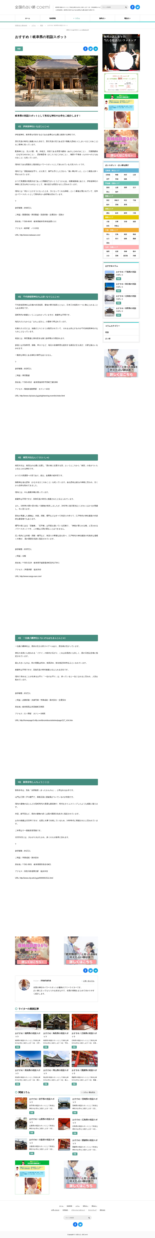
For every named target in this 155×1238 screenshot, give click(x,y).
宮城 (116, 179)
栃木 (107, 204)
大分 (107, 256)
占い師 (107, 339)
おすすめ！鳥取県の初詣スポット (55, 1034)
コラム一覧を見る (89, 1092)
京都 (125, 221)
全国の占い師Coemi (81, 1234)
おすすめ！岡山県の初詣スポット (55, 1071)
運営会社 (102, 1210)
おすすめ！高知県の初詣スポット (27, 1071)
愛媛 (134, 238)
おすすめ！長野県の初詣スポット (126, 309)
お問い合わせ (55, 1210)
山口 (107, 238)
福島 (125, 179)
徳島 (125, 238)
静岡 (125, 213)
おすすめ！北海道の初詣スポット (126, 297)
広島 (116, 234)
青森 (116, 175)
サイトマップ (92, 1210)
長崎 (125, 251)
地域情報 (69, 1206)
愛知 (107, 213)
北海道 (108, 175)
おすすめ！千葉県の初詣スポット (126, 273)
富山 (107, 192)
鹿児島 (125, 256)
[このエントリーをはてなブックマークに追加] (95, 48)
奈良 (107, 226)
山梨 (116, 187)
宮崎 (116, 256)
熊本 (134, 251)
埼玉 (125, 200)
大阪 (107, 221)
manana (46, 980)
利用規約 (65, 1210)
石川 (134, 187)
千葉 (134, 200)
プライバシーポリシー (78, 1210)
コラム (77, 1206)
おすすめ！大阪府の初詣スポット (41, 1141)
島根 (134, 234)
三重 (134, 213)
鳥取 (125, 234)
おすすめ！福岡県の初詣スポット (27, 1034)
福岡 (107, 251)
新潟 (107, 187)
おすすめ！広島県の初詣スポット (84, 1034)
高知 (107, 243)
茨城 (116, 204)
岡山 (107, 234)
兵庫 (116, 221)
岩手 (107, 179)
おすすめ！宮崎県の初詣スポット (84, 1100)
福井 (116, 192)
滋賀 (134, 221)
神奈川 (116, 200)
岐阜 (116, 213)
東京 (107, 200)
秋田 (125, 175)
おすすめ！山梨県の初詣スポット (41, 1120)
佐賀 (116, 251)
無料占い (102, 18)
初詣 (19, 49)
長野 (125, 187)
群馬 (125, 204)
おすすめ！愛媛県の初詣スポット (84, 1071)
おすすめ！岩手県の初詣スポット (41, 1100)
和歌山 (116, 226)
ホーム (61, 1206)
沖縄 (134, 256)
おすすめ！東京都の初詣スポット (126, 285)
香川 (116, 238)
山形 (134, 175)
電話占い (127, 18)
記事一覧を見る (88, 981)
